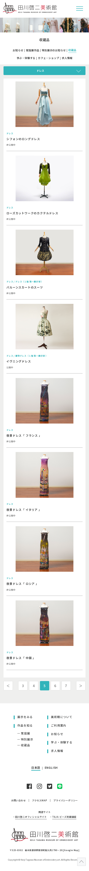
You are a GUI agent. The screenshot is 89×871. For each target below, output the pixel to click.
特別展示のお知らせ (54, 50)
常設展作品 (32, 50)
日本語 (35, 767)
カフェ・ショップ (48, 58)
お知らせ (18, 50)
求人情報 (67, 58)
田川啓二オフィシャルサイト (31, 816)
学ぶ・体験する (26, 58)
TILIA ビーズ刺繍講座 (64, 816)
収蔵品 (72, 50)
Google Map (71, 850)
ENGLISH (51, 767)
